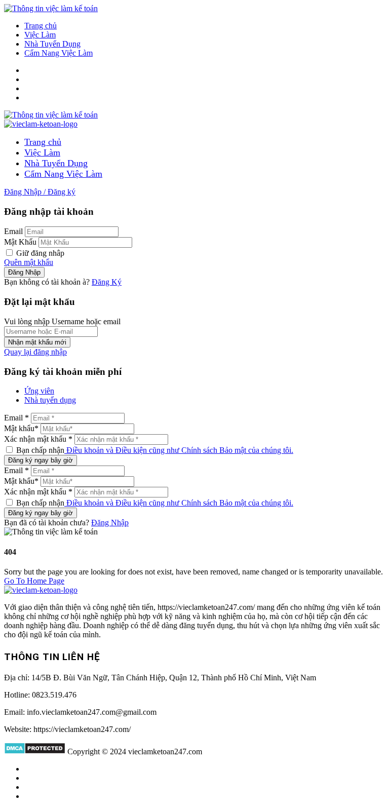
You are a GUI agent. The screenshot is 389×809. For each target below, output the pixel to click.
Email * (16, 417)
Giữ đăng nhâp (39, 253)
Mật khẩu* (21, 428)
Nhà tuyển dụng (50, 400)
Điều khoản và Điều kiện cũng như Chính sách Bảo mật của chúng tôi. (178, 450)
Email (13, 231)
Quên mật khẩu (28, 262)
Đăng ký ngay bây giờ (40, 460)
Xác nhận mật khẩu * (38, 439)
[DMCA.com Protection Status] (34, 751)
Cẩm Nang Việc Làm (58, 53)
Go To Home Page (34, 580)
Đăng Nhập (110, 522)
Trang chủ (40, 25)
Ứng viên (39, 391)
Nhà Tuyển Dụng (52, 44)
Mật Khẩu (20, 242)
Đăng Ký (107, 282)
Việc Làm (40, 34)
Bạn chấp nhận (153, 450)
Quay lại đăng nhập (35, 352)
